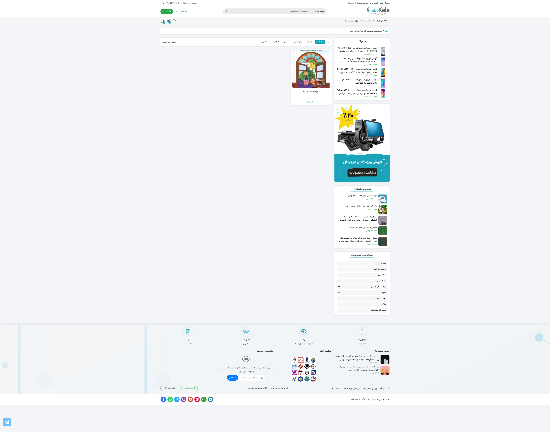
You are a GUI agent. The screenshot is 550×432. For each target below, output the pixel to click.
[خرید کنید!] (362, 110)
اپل (365, 21)
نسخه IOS (168, 388)
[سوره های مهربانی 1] (311, 69)
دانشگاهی (382, 275)
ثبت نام (232, 377)
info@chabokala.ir (189, 3)
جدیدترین (286, 42)
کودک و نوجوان (380, 298)
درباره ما (351, 3)
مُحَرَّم (384, 304)
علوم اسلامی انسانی (378, 286)
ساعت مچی (381, 280)
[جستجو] (226, 11)
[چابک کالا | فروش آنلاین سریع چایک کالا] (378, 11)
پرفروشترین (297, 42)
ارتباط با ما (374, 3)
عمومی (383, 292)
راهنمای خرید (385, 3)
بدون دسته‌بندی (380, 269)
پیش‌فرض (320, 42)
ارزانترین (275, 42)
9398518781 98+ (168, 3)
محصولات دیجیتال (378, 310)
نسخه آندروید (187, 388)
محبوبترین (309, 42)
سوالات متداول (362, 3)
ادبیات (383, 263)
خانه (386, 31)
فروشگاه (379, 21)
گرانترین (265, 42)
